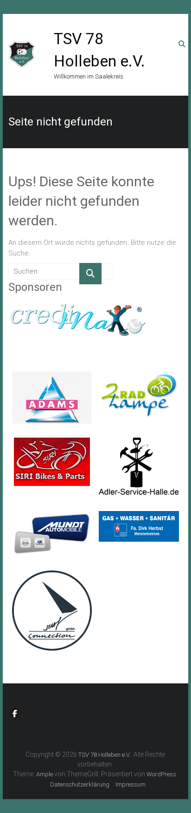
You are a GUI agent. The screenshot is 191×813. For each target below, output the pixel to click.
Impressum (130, 784)
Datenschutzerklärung (79, 784)
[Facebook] (14, 713)
